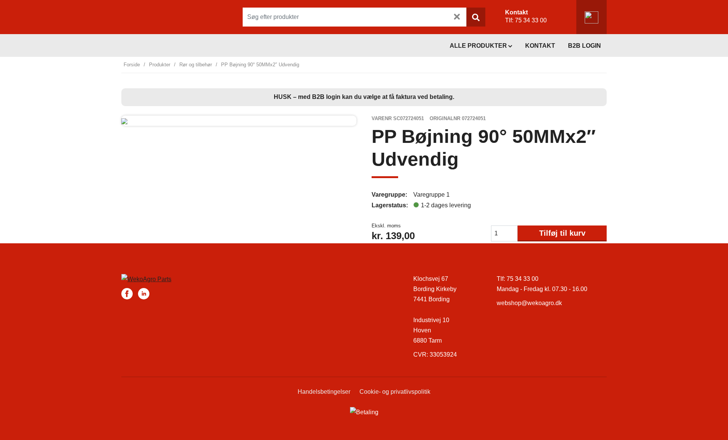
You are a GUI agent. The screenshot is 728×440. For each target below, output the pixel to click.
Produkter (159, 64)
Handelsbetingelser (324, 391)
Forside (132, 64)
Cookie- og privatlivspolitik (394, 391)
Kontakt (540, 45)
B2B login (584, 45)
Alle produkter (478, 45)
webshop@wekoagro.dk (529, 303)
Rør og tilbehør (195, 64)
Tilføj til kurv (562, 233)
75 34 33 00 (531, 20)
